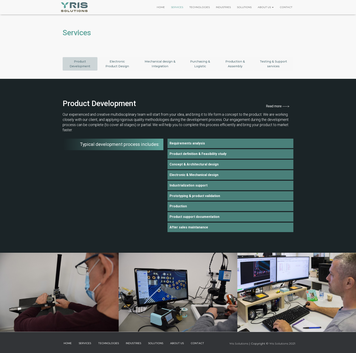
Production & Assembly (235, 64)
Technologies (199, 7)
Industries (223, 7)
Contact (286, 7)
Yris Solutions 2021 (282, 343)
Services (177, 7)
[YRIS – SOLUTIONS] (74, 7)
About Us (265, 7)
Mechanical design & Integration (160, 64)
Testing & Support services (273, 64)
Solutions (244, 7)
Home (161, 7)
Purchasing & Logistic (200, 64)
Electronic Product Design (117, 64)
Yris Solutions (238, 343)
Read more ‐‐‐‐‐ (277, 106)
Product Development (80, 64)
